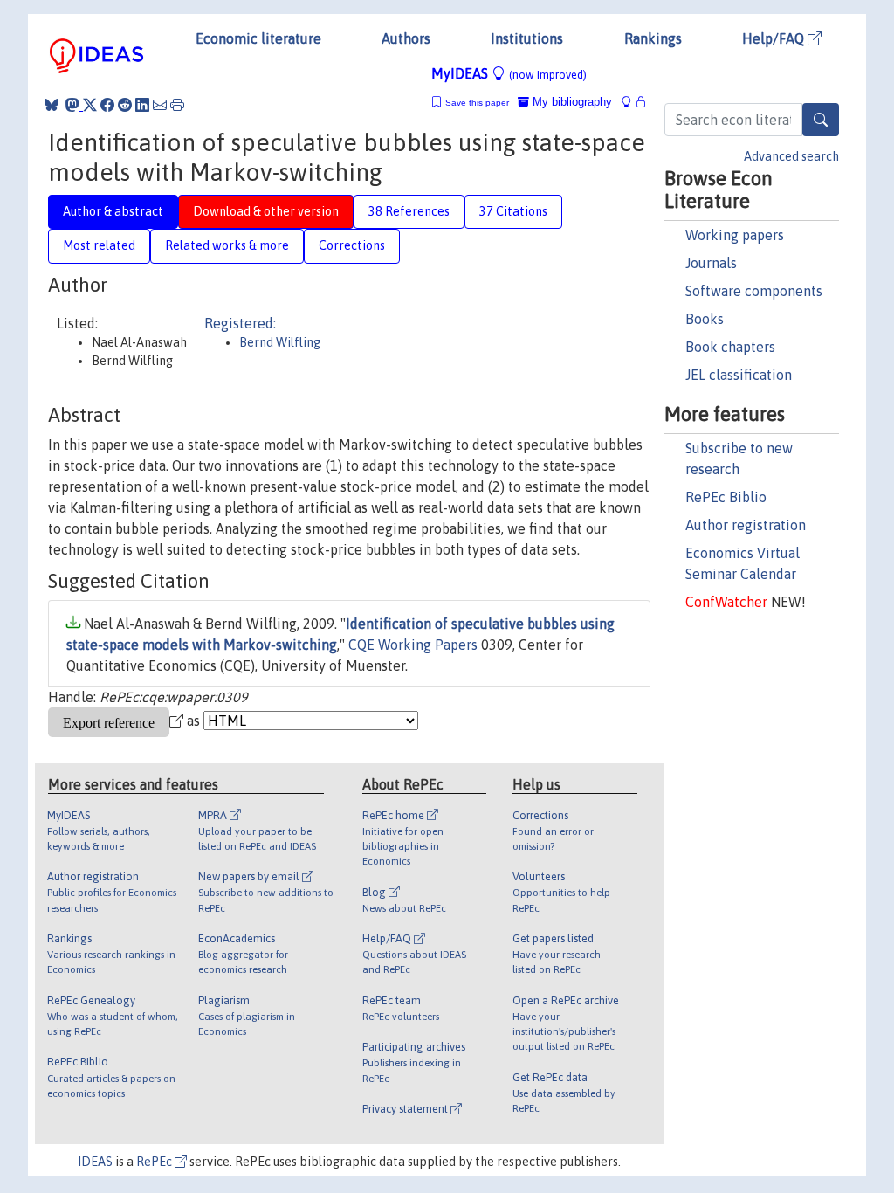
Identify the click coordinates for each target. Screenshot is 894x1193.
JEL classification (738, 375)
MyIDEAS (509, 73)
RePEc (155, 1162)
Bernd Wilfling (279, 342)
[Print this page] (177, 105)
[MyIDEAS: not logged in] (631, 101)
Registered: (240, 323)
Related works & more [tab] (227, 245)
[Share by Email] (160, 105)
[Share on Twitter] (90, 105)
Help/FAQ (775, 38)
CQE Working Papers (413, 644)
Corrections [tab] (352, 245)
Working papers (734, 235)
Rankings (653, 38)
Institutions (527, 38)
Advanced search (791, 156)
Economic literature (258, 38)
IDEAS (95, 1162)
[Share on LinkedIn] (142, 105)
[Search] (820, 119)
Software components (753, 291)
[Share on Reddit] (125, 105)
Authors (406, 38)
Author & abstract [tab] (113, 211)
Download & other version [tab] (266, 211)
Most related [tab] (99, 245)
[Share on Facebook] (107, 105)
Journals (711, 263)
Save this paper (477, 102)
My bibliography (570, 101)
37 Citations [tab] (513, 211)
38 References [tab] (409, 211)
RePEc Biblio (726, 497)
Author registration (745, 525)
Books (704, 319)
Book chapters (730, 347)
